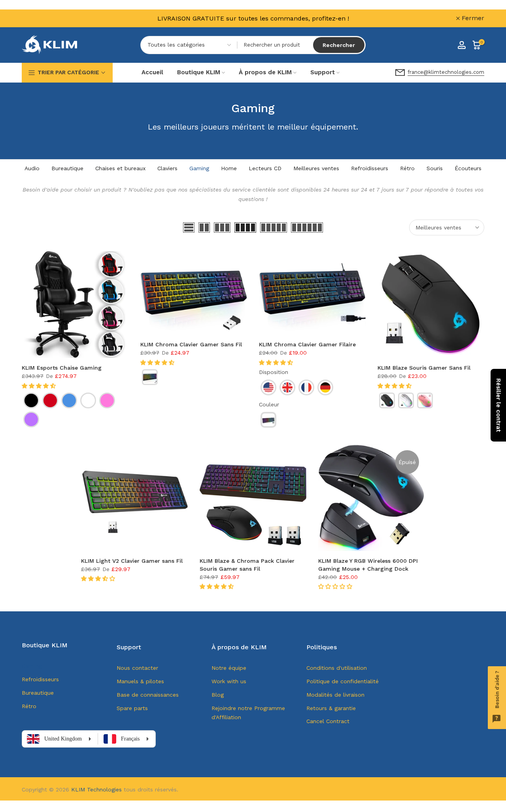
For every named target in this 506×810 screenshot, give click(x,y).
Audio (32, 168)
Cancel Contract (327, 721)
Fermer (37, 18)
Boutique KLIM (198, 72)
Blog (217, 695)
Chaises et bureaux (120, 168)
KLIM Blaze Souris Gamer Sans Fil (424, 368)
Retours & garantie (331, 708)
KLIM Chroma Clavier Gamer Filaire (307, 344)
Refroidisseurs (369, 168)
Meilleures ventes (316, 168)
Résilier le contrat (498, 405)
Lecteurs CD (265, 168)
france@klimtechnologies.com (446, 72)
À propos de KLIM (265, 72)
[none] (31, 400)
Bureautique (67, 168)
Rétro (407, 168)
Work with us (228, 681)
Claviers (167, 168)
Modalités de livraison (335, 695)
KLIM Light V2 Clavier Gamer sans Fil (132, 561)
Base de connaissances (148, 695)
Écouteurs (468, 168)
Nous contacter (137, 668)
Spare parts (132, 708)
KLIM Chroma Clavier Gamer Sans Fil (191, 344)
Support (322, 72)
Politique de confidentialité (342, 681)
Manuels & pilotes (140, 681)
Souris (435, 168)
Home (229, 168)
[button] (40, 386)
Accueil (152, 72)
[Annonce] (253, 18)
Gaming (199, 168)
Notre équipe (228, 668)
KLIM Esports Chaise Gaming (62, 368)
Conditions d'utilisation (336, 668)
